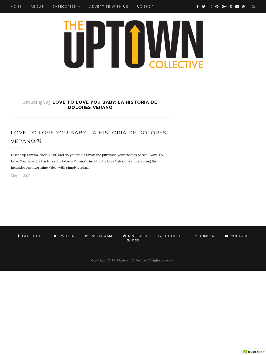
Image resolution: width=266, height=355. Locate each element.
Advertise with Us (108, 6)
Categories (64, 6)
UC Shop (145, 6)
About (37, 6)
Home (16, 6)
